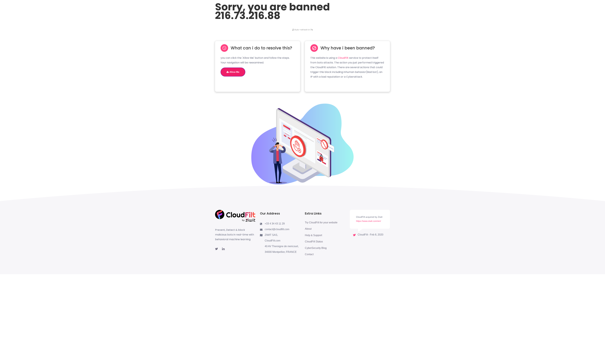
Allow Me (234, 72)
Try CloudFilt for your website (321, 222)
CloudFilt (343, 58)
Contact (309, 254)
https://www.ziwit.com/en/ (368, 221)
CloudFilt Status (314, 241)
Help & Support (313, 235)
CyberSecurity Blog (316, 248)
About (308, 228)
